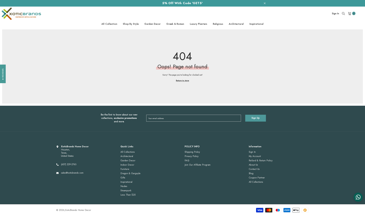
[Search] (343, 13)
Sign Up (256, 118)
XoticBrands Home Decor (78, 210)
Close (264, 3)
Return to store (182, 80)
